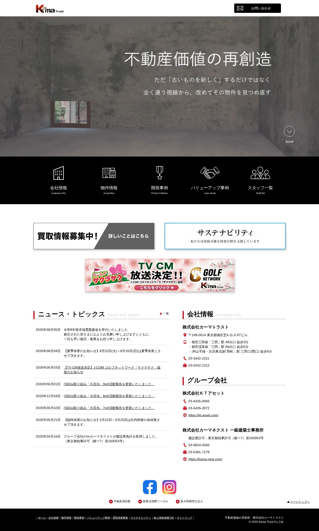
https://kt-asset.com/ (203, 415)
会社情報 (53, 517)
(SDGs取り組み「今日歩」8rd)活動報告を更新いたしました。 (109, 396)
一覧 (166, 313)
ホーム (42, 517)
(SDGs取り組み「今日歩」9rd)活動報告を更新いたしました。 (109, 384)
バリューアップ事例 (98, 517)
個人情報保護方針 (164, 517)
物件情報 (66, 517)
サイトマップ (184, 517)
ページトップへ (300, 501)
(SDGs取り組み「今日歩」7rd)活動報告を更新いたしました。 (109, 408)
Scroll (289, 141)
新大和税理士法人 (192, 501)
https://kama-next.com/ (205, 459)
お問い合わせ (261, 8)
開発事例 (79, 517)
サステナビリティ (141, 517)
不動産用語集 (122, 501)
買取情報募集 (120, 517)
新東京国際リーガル (155, 501)
